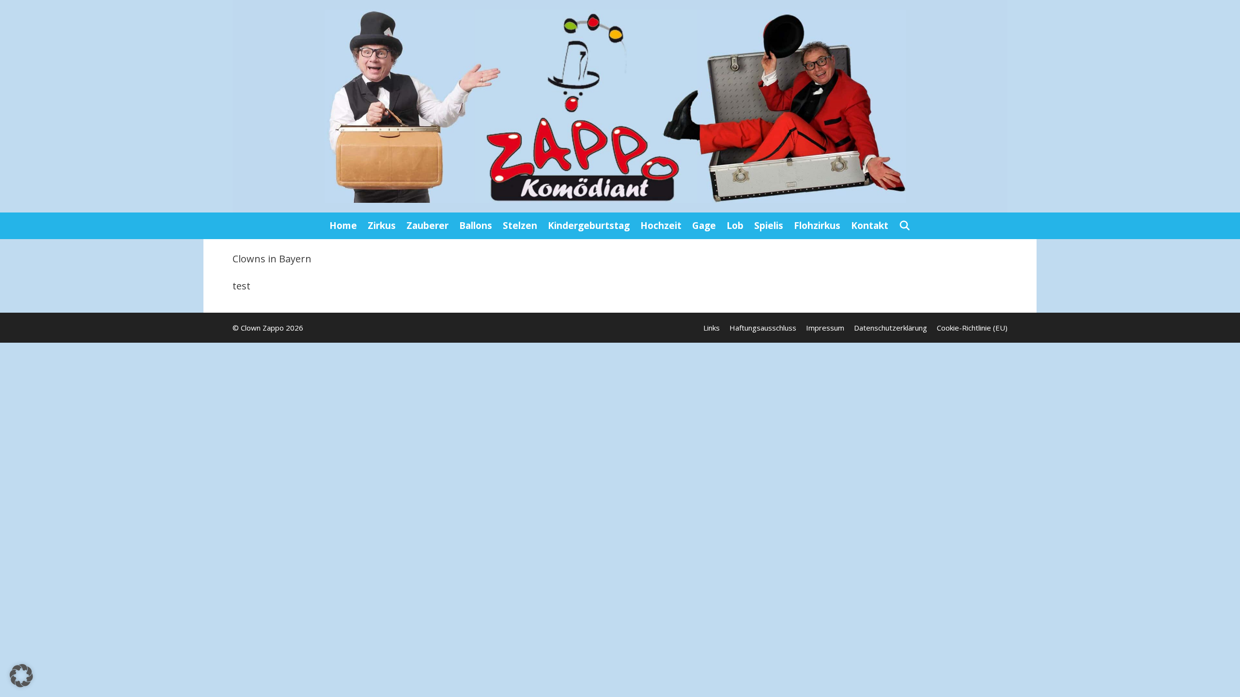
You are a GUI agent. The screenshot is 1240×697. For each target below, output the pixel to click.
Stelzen (520, 225)
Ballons (475, 225)
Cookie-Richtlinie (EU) (972, 328)
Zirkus (382, 225)
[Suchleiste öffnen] (905, 225)
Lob (735, 225)
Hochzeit (661, 225)
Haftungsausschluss (762, 328)
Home (343, 225)
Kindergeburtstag (589, 225)
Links (711, 328)
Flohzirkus (817, 225)
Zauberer (427, 225)
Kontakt (869, 225)
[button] (21, 675)
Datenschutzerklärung (890, 328)
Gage (704, 225)
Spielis (768, 225)
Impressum (825, 328)
